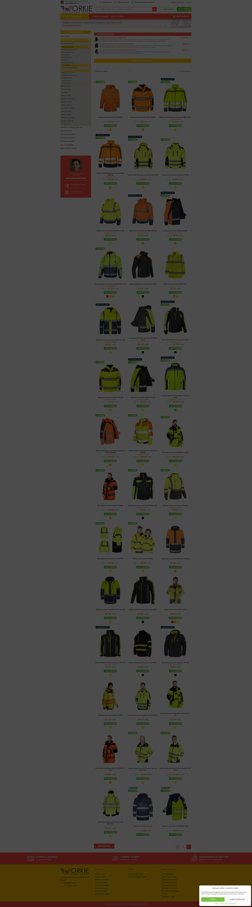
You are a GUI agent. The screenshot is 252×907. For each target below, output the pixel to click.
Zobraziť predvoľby (237, 899)
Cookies (216, 903)
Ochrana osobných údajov (228, 903)
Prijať (213, 899)
